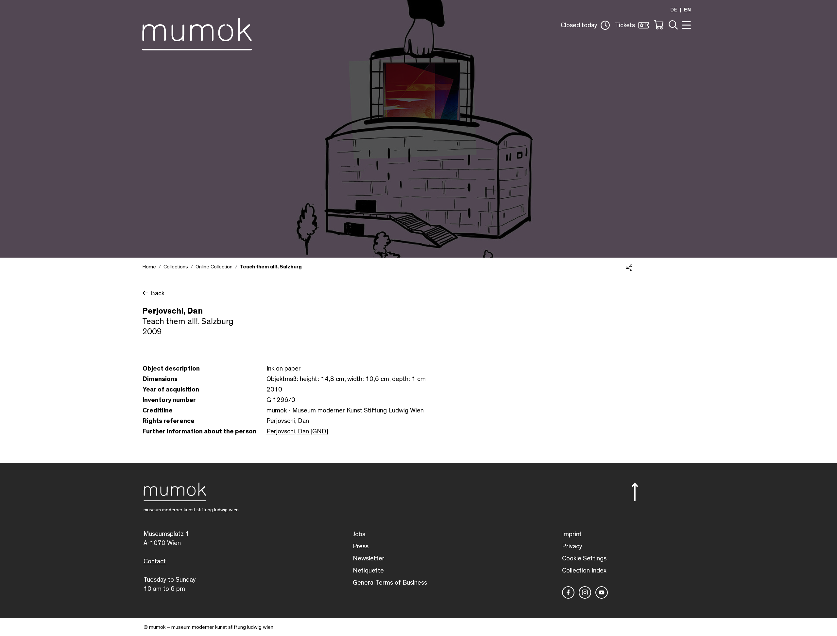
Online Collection (214, 266)
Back (157, 293)
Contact (155, 561)
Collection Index (584, 570)
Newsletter (368, 558)
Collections (175, 266)
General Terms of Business (390, 582)
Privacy (572, 546)
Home (149, 266)
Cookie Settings (584, 558)
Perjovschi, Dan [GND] (297, 431)
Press (360, 546)
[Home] (197, 33)
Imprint (572, 534)
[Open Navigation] (685, 24)
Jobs (359, 534)
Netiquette (368, 570)
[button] (585, 25)
